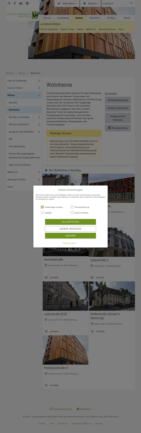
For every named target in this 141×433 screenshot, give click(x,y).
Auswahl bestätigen (70, 228)
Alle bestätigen (70, 221)
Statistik (48, 213)
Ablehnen (71, 235)
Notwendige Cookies (54, 207)
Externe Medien (81, 213)
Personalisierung (82, 207)
